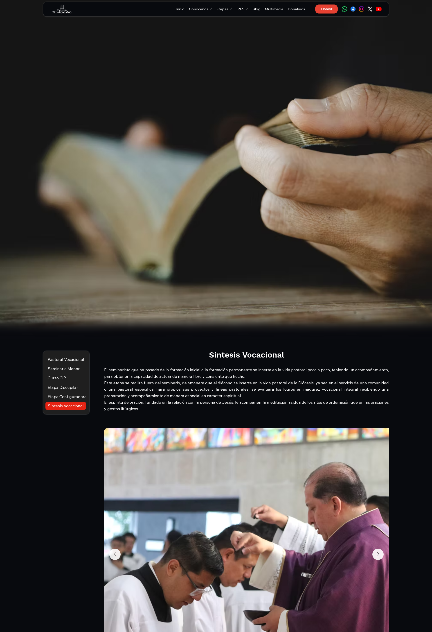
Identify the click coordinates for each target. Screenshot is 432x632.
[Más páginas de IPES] (247, 9)
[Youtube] (378, 9)
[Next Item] (378, 554)
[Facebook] (353, 9)
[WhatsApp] (344, 9)
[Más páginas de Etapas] (231, 9)
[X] (370, 9)
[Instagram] (361, 9)
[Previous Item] (115, 554)
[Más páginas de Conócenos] (211, 9)
